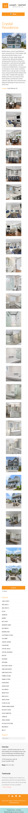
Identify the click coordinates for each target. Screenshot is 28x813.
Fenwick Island (6, 676)
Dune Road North (7, 669)
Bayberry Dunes (6, 625)
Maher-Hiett (5, 693)
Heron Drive (5, 682)
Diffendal (5, 662)
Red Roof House (6, 710)
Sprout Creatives (19, 812)
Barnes (4, 618)
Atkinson (4, 615)
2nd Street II (5, 608)
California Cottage (7, 635)
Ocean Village (6, 703)
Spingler (4, 716)
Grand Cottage (6, 679)
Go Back (13, 588)
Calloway (4, 638)
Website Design (8, 812)
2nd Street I (5, 604)
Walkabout (5, 727)
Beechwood (5, 628)
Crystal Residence (10, 26)
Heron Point (5, 686)
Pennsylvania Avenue (8, 706)
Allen (3, 611)
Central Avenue (6, 642)
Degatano (4, 659)
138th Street (5, 601)
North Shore (5, 699)
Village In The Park (7, 723)
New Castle (5, 696)
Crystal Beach (6, 648)
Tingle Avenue (6, 720)
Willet (4, 730)
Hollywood (5, 689)
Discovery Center (7, 665)
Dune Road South (7, 672)
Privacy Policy (11, 810)
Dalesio (4, 655)
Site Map (18, 810)
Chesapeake (5, 645)
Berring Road (6, 632)
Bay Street (5, 621)
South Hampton (6, 713)
